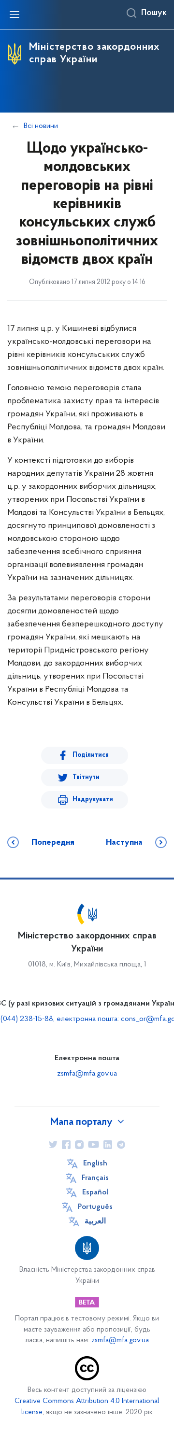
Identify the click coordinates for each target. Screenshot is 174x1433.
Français (95, 1178)
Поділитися (90, 755)
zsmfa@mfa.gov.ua (87, 1074)
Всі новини (41, 126)
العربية (95, 1221)
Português (95, 1207)
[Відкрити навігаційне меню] (14, 14)
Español (95, 1192)
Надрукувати (92, 799)
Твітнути (86, 777)
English (95, 1163)
